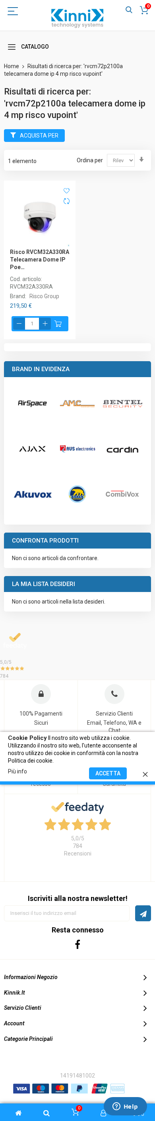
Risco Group (44, 296)
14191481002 (77, 1075)
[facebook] (78, 944)
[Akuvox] (32, 493)
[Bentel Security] (122, 403)
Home (12, 66)
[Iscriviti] (143, 913)
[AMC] (77, 403)
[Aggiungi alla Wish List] (67, 190)
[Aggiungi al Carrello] (58, 324)
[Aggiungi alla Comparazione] (67, 202)
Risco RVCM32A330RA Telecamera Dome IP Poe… (39, 259)
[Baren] (77, 493)
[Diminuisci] (19, 324)
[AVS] (77, 448)
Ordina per (90, 160)
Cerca (129, 10)
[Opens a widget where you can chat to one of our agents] (125, 1107)
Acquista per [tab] (39, 135)
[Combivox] (122, 493)
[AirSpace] (32, 403)
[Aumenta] (45, 324)
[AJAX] (32, 448)
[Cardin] (122, 448)
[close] (145, 773)
